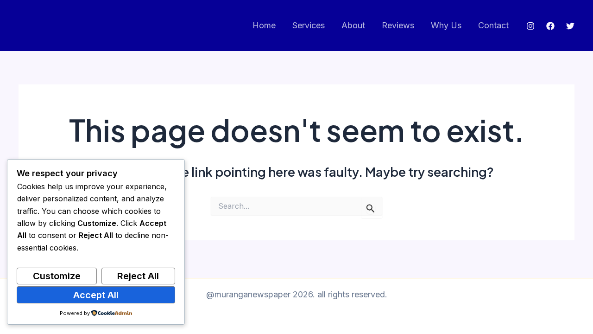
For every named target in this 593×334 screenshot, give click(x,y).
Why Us (446, 25)
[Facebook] (550, 26)
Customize (57, 276)
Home (264, 25)
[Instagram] (530, 26)
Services (308, 25)
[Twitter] (570, 26)
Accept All (96, 295)
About (353, 25)
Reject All (138, 276)
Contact (493, 25)
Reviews (398, 25)
